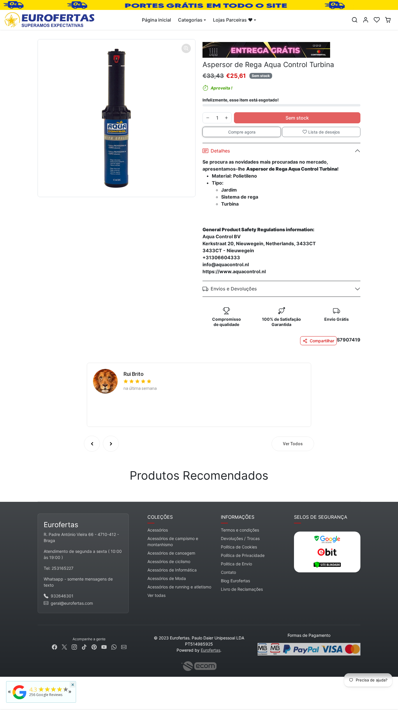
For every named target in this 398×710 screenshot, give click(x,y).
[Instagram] (74, 646)
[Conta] (365, 19)
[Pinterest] (94, 646)
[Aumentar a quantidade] (226, 117)
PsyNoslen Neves (144, 372)
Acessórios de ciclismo (168, 561)
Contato (228, 572)
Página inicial (156, 20)
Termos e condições (240, 529)
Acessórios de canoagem (171, 553)
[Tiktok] (84, 646)
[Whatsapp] (114, 646)
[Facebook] (54, 646)
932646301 (62, 595)
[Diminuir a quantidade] (207, 117)
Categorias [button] (190, 20)
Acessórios (157, 529)
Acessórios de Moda (166, 578)
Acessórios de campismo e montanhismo (172, 541)
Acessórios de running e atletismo (179, 586)
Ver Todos (293, 443)
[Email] (124, 646)
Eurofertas (210, 650)
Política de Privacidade (243, 555)
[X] (64, 646)
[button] (354, 19)
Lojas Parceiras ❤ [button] (233, 20)
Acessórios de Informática (172, 569)
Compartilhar (322, 340)
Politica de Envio (236, 563)
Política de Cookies (239, 546)
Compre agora (242, 131)
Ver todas (156, 595)
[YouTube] (104, 646)
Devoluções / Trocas (240, 538)
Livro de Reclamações (242, 589)
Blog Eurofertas (235, 580)
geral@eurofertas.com (72, 603)
